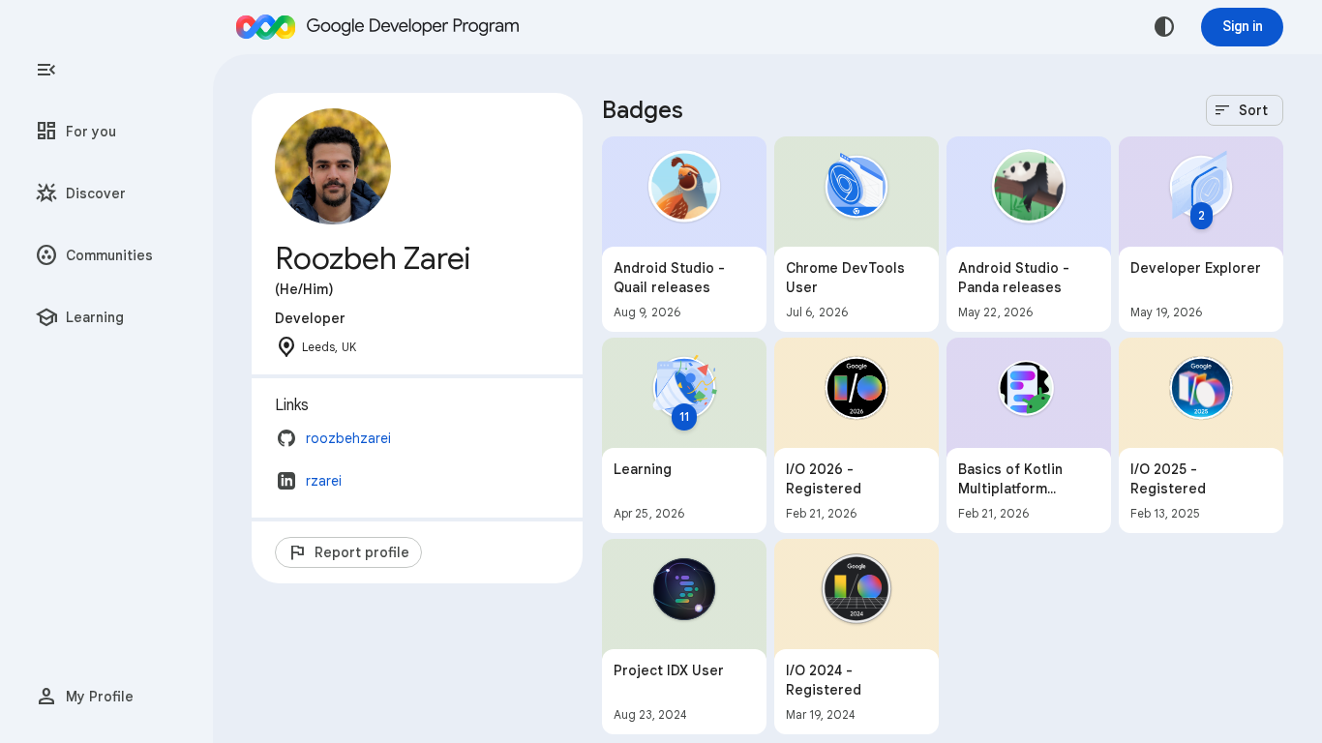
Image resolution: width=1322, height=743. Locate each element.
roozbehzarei (348, 438)
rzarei (324, 481)
